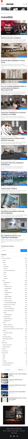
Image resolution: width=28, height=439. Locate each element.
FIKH (4, 280)
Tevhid (5, 276)
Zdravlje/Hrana (7, 320)
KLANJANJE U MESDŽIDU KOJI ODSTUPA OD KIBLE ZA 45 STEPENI (13, 113)
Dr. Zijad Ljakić (4, 36)
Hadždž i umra (8, 286)
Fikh (3, 358)
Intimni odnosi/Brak (9, 308)
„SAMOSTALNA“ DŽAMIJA (9, 189)
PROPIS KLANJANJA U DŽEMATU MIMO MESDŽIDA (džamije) (13, 139)
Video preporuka (6, 346)
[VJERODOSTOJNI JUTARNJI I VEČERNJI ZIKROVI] (4, 375)
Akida (4, 354)
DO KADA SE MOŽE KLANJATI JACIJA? (17, 385)
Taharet (6, 294)
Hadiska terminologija (9, 326)
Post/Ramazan (8, 292)
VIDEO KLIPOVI (5, 352)
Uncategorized (5, 350)
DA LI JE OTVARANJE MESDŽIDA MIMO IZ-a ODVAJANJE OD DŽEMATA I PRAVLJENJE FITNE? (14, 88)
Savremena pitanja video (8, 362)
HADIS (4, 322)
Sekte (5, 272)
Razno (5, 312)
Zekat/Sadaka (8, 296)
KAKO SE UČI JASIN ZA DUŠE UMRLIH (17, 391)
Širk (5, 274)
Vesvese (6, 278)
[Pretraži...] (26, 4)
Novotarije (6, 266)
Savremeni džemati (7, 364)
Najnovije (20, 369)
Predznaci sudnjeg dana (9, 270)
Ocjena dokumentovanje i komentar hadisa (13, 328)
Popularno (7, 369)
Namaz (6, 290)
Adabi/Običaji (7, 282)
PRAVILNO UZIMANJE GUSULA (16, 379)
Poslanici (6, 268)
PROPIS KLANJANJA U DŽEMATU (11, 38)
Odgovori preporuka (7, 344)
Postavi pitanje (14, 432)
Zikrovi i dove (8, 298)
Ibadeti (5, 284)
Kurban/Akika (8, 288)
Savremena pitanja (7, 336)
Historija (4, 360)
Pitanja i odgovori (15, 430)
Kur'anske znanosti (8, 332)
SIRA (4, 340)
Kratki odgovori (8, 314)
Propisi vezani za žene (9, 310)
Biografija (9, 430)
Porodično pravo (7, 306)
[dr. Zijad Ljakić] (10, 4)
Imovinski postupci (8, 300)
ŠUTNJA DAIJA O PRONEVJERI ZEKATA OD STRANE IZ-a (14, 1)
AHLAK (4, 260)
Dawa (4, 356)
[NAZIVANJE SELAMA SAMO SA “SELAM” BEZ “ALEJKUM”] (4, 399)
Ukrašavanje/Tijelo (8, 318)
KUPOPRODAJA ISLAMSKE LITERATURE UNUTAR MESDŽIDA (12, 212)
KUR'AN (4, 330)
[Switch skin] (24, 4)
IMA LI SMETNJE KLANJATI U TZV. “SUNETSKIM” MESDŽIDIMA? (11, 236)
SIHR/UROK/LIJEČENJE (8, 338)
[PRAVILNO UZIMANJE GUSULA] (4, 381)
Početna (3, 13)
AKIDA (4, 262)
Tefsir (5, 334)
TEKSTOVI (4, 348)
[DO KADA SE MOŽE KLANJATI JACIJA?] (4, 387)
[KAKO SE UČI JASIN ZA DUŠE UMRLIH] (4, 393)
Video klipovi (22, 430)
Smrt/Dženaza (7, 316)
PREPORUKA (4, 342)
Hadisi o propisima (8, 324)
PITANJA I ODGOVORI (6, 258)
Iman (5, 264)
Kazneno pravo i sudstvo (9, 304)
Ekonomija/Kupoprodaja (10, 302)
